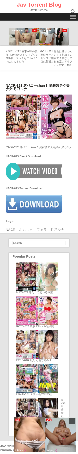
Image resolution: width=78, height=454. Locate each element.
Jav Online (8, 446)
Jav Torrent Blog (39, 5)
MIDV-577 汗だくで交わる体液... (35, 292)
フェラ (42, 230)
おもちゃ (26, 230)
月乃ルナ (57, 230)
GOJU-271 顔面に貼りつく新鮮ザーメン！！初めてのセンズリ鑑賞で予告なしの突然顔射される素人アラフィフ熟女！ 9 (56, 58)
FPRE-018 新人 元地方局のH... (34, 360)
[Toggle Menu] (73, 16)
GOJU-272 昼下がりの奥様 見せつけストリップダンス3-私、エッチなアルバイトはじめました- (22, 56)
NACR (10, 230)
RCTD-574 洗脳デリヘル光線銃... (36, 326)
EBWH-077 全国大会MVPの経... (35, 394)
